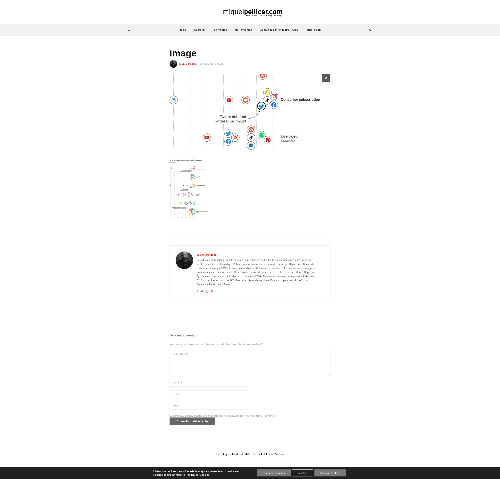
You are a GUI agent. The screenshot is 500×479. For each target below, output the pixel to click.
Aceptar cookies (330, 473)
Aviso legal (222, 454)
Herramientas (243, 29)
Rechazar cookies (274, 473)
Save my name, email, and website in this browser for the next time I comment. (225, 415)
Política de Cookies (272, 454)
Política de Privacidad (245, 454)
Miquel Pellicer (188, 63)
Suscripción (313, 29)
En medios (220, 29)
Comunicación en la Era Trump (279, 29)
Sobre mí (199, 29)
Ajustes (302, 473)
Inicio (182, 29)
